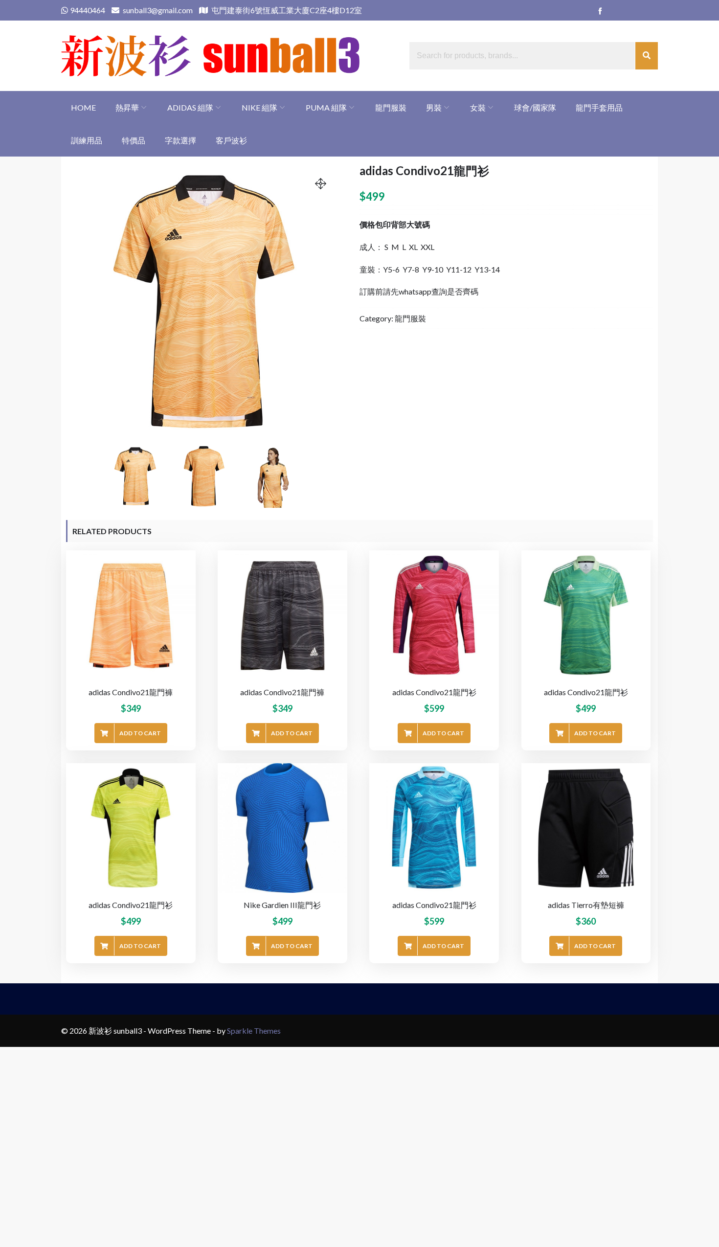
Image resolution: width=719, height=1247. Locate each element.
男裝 (434, 107)
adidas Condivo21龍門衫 (434, 692)
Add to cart (140, 733)
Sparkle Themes (254, 1030)
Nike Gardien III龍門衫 (282, 904)
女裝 (478, 107)
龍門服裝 (390, 107)
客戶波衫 (231, 140)
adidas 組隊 (190, 107)
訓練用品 (86, 140)
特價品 (133, 140)
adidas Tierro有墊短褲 (586, 904)
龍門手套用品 (599, 107)
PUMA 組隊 (326, 107)
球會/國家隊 (535, 107)
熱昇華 (127, 107)
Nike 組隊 (259, 107)
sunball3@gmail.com (157, 10)
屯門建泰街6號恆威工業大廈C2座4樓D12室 (286, 10)
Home (83, 107)
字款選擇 (180, 140)
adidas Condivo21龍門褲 (131, 692)
